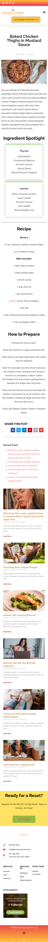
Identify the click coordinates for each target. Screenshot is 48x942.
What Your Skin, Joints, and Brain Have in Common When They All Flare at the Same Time (24, 454)
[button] (44, 12)
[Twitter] (14, 940)
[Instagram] (29, 940)
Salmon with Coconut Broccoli (22, 465)
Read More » (7, 536)
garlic (13, 301)
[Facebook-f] (19, 940)
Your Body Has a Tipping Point (19, 764)
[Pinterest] (24, 940)
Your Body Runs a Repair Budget (23, 461)
